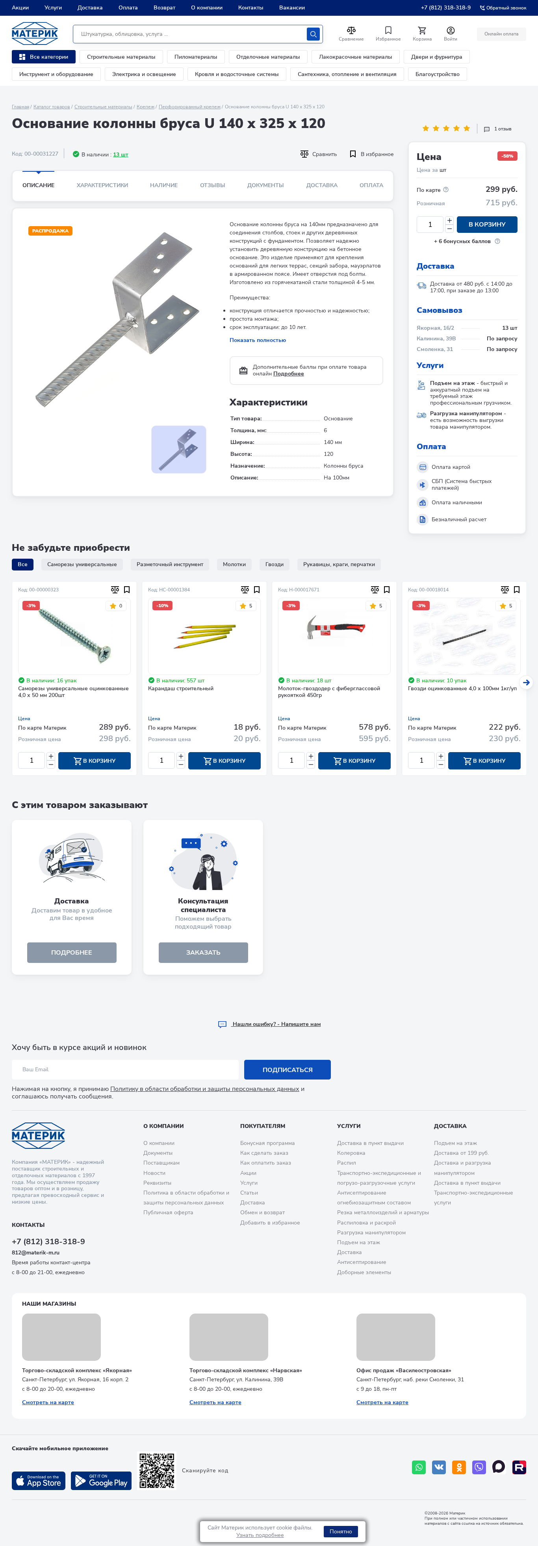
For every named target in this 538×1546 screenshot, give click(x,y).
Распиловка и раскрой (366, 1222)
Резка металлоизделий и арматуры (383, 1212)
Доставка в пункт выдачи (370, 1143)
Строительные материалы (121, 57)
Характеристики (102, 185)
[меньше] (449, 229)
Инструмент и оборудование (56, 74)
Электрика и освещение (144, 74)
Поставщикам (161, 1163)
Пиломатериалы (195, 57)
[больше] (449, 220)
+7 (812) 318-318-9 (446, 7)
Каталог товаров (51, 107)
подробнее (71, 952)
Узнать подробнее (260, 1535)
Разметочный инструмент (170, 564)
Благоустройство (438, 74)
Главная (20, 107)
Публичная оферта (168, 1212)
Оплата (128, 7)
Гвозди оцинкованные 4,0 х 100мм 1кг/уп (462, 689)
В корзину (487, 224)
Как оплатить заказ (265, 1163)
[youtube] (519, 1467)
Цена (24, 718)
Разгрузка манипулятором (371, 1232)
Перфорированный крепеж (190, 107)
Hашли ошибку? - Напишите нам (276, 1024)
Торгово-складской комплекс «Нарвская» (245, 1370)
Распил (346, 1163)
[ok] (459, 1467)
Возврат (164, 7)
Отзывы (212, 185)
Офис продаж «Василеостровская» (403, 1370)
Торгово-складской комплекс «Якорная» (77, 1370)
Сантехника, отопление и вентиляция (347, 74)
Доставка (90, 7)
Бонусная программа (267, 1143)
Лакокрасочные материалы (355, 57)
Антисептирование (361, 1262)
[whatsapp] (419, 1467)
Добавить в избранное (270, 1222)
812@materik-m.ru (35, 1252)
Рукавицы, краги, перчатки (339, 564)
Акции (20, 7)
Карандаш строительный (180, 689)
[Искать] (313, 34)
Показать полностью (258, 340)
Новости (154, 1173)
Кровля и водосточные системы (237, 74)
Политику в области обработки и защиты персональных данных (204, 1089)
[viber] (479, 1467)
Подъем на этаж (358, 1242)
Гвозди (274, 564)
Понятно (341, 1531)
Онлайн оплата (501, 34)
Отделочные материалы (268, 57)
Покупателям (262, 1126)
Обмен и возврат (262, 1212)
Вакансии (292, 7)
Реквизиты (157, 1183)
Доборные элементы (364, 1272)
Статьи (249, 1193)
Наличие (164, 185)
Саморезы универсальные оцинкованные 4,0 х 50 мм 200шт (73, 692)
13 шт (120, 154)
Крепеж (145, 107)
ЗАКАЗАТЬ (203, 952)
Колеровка (351, 1153)
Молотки (234, 564)
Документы (265, 185)
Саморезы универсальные (82, 564)
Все (23, 564)
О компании (207, 7)
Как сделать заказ (264, 1153)
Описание (38, 185)
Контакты (250, 7)
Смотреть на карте (48, 1402)
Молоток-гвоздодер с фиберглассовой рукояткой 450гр (329, 692)
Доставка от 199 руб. (461, 1153)
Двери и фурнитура (436, 57)
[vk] (439, 1467)
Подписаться (288, 1070)
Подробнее (288, 373)
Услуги (53, 7)
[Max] (499, 1467)
